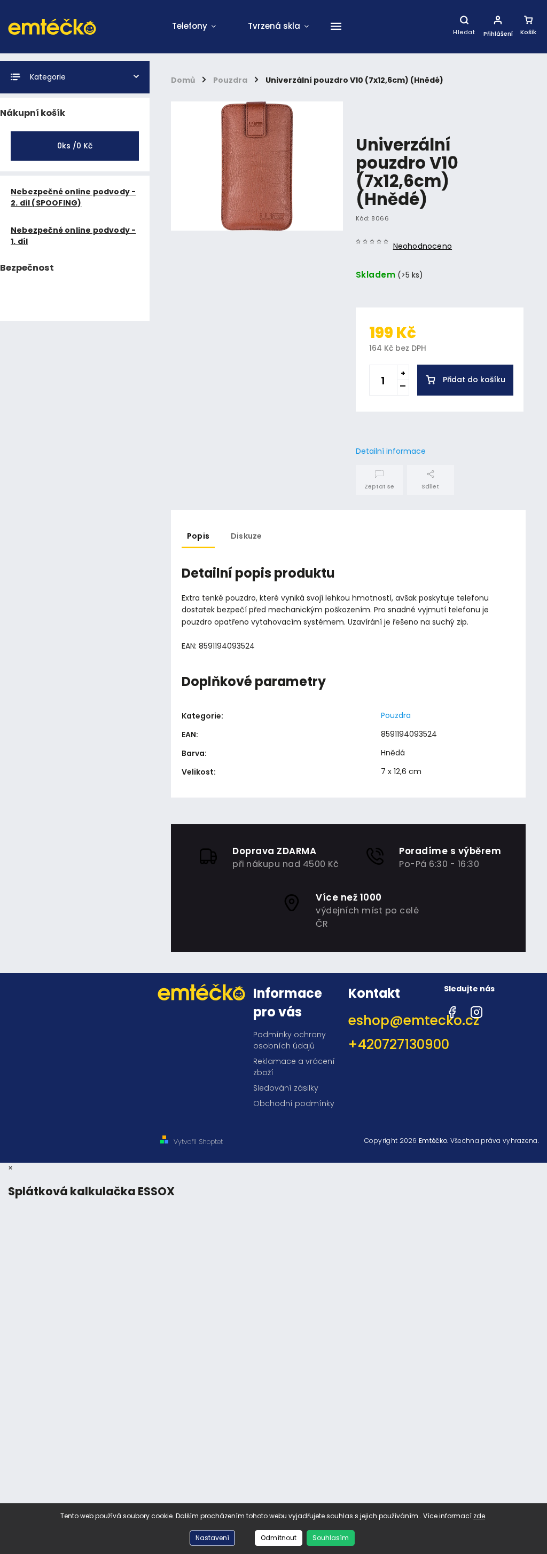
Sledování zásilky (285, 1088)
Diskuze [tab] (246, 536)
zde (479, 1515)
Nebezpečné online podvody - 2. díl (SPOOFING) (73, 197)
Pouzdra (396, 715)
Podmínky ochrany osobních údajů (289, 1040)
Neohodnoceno (422, 246)
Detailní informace (391, 451)
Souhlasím (330, 1537)
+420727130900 (392, 1044)
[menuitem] (194, 26)
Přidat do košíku (474, 379)
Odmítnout (278, 1537)
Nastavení (212, 1537)
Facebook (452, 1009)
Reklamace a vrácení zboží (294, 1067)
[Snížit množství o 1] (403, 387)
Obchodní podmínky (293, 1103)
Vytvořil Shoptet (198, 1141)
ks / (74, 145)
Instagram (476, 1009)
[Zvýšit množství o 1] (403, 372)
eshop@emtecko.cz (392, 1020)
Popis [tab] (198, 536)
